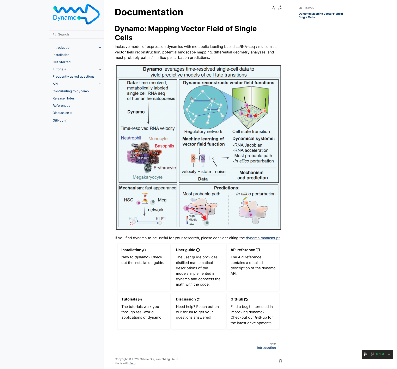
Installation (61, 55)
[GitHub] (280, 361)
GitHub (58, 120)
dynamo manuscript (263, 238)
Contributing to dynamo (71, 91)
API (55, 84)
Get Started (62, 62)
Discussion (61, 113)
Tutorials (59, 69)
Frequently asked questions (73, 76)
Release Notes (64, 98)
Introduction (62, 48)
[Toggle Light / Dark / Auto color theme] (280, 8)
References (61, 106)
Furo (132, 363)
